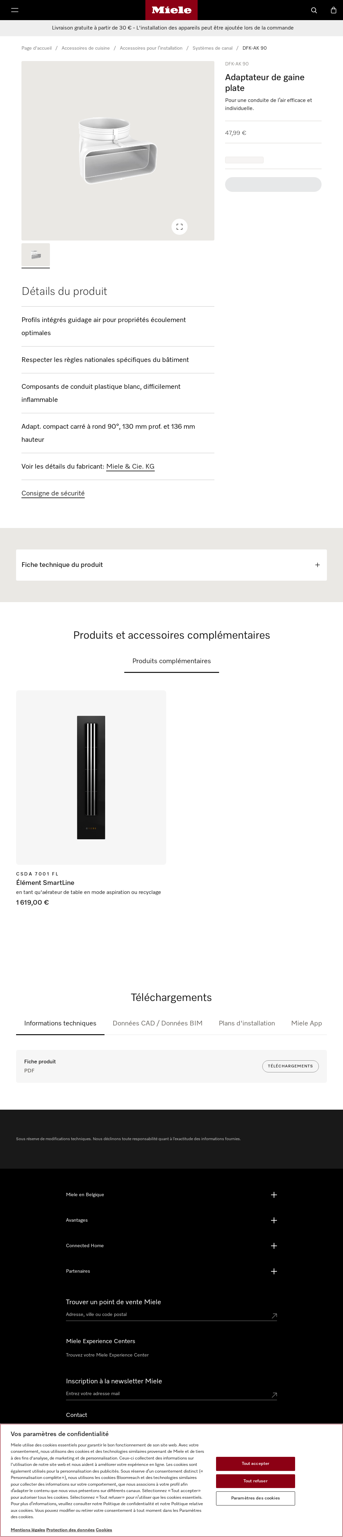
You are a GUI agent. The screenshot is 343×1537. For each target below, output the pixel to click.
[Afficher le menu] (15, 10)
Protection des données (70, 1530)
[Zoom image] (180, 227)
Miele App (306, 1023)
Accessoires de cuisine (86, 48)
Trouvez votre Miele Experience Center (107, 1355)
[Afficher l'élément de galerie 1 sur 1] (35, 255)
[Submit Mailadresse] (274, 1395)
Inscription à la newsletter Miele (114, 1381)
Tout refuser (256, 1481)
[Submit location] (274, 1316)
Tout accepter (256, 1464)
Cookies (104, 1530)
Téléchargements (290, 1066)
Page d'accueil (36, 48)
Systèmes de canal (212, 48)
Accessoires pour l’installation (151, 48)
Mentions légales (28, 1530)
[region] (117, 151)
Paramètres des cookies (255, 1498)
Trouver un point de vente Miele (113, 1302)
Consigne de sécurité (53, 493)
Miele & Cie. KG (130, 466)
